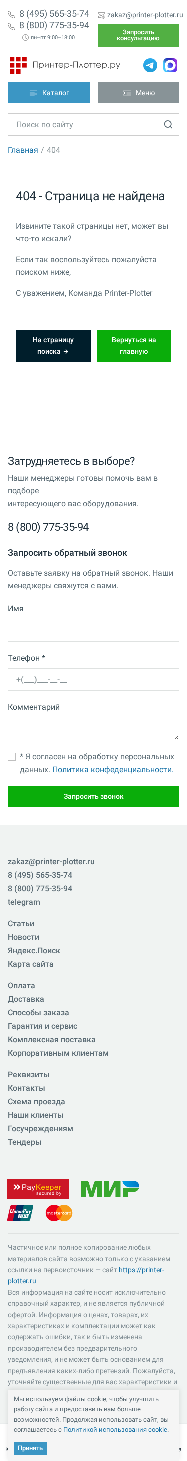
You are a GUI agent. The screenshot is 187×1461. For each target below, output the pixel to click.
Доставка (26, 999)
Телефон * (26, 658)
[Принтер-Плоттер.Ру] (65, 65)
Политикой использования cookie (115, 1429)
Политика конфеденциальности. (113, 769)
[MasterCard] (59, 1212)
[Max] (170, 65)
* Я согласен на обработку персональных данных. (97, 763)
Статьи (21, 923)
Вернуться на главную (134, 345)
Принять (30, 1448)
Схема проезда (36, 1101)
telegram (24, 902)
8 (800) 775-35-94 (54, 25)
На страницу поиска (53, 345)
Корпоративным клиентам (58, 1053)
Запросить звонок (94, 796)
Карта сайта (31, 964)
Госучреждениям (40, 1128)
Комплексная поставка (52, 1039)
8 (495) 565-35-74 (54, 14)
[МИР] (110, 1188)
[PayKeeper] (38, 1188)
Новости (23, 937)
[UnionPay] (20, 1212)
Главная (23, 150)
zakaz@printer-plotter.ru (145, 15)
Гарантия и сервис (42, 1026)
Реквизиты (29, 1074)
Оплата (21, 985)
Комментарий (34, 707)
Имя (16, 608)
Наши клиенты (36, 1115)
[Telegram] (150, 65)
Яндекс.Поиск (34, 950)
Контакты (26, 1088)
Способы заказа (38, 1012)
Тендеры (25, 1142)
